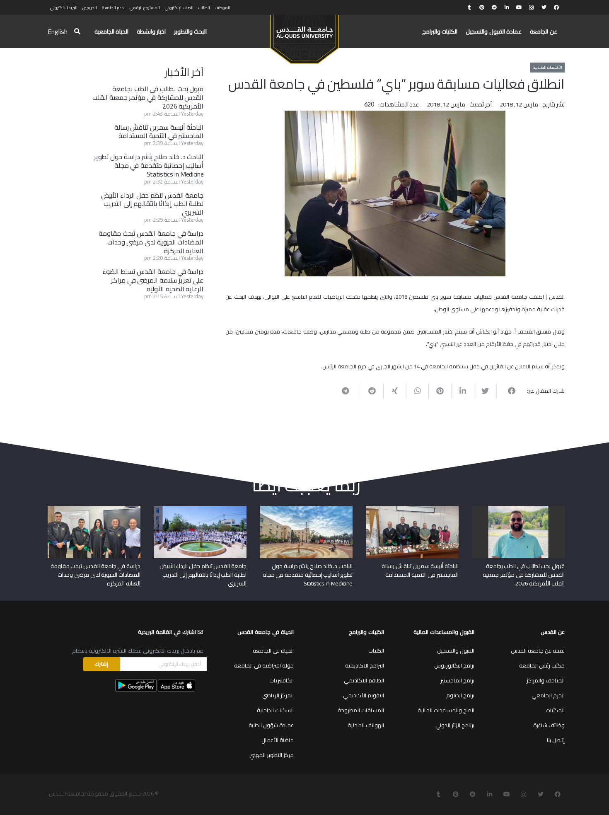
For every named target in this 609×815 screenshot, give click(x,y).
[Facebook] (556, 7)
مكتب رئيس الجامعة (542, 665)
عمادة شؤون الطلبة (271, 725)
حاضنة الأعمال (277, 740)
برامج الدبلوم (460, 695)
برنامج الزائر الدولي (454, 725)
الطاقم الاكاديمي (364, 680)
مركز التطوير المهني (271, 755)
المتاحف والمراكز (546, 680)
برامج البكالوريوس (454, 665)
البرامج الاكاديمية (364, 665)
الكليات (376, 650)
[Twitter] (544, 7)
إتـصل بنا (556, 740)
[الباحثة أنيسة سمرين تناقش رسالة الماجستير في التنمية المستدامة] (412, 508)
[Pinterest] (482, 7)
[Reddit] (494, 7)
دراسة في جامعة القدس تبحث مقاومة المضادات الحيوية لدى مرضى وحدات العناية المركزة (151, 242)
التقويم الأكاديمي (363, 695)
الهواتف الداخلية (366, 725)
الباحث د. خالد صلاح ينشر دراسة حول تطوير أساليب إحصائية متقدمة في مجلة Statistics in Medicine (149, 165)
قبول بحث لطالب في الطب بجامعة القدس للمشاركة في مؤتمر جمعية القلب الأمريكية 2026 (147, 97)
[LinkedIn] (507, 7)
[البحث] (77, 31)
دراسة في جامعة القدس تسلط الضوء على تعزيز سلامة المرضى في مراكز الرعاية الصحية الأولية (152, 280)
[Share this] (507, 390)
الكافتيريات (281, 680)
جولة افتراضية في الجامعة (264, 665)
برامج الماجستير (457, 680)
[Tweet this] (485, 390)
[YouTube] (519, 7)
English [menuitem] (58, 31)
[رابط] (304, 36)
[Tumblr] (469, 7)
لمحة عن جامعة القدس (538, 650)
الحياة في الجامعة (273, 650)
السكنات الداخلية (275, 710)
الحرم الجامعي (548, 695)
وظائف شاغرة (549, 725)
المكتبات (555, 710)
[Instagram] (531, 7)
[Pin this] (439, 390)
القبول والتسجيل (455, 650)
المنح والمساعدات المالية (446, 710)
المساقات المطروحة (361, 710)
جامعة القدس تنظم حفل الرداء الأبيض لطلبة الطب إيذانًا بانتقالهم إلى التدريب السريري (152, 204)
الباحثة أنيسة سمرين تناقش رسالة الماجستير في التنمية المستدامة (159, 131)
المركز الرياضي (278, 695)
